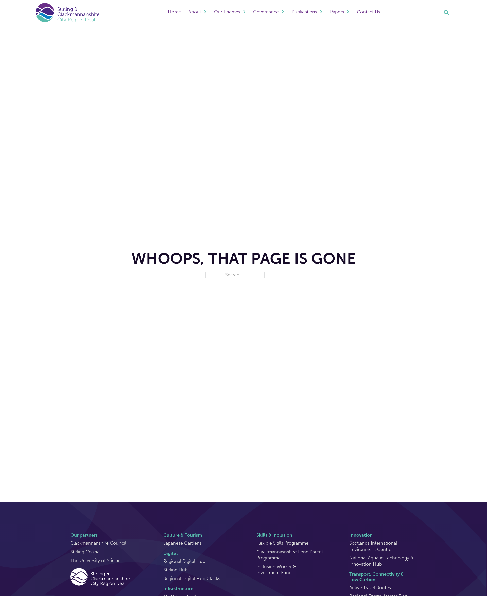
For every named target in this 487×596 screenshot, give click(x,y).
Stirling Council (86, 552)
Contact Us (368, 12)
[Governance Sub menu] (282, 12)
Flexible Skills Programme (282, 543)
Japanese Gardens (182, 543)
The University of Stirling (95, 560)
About (194, 12)
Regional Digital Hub (184, 561)
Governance (266, 12)
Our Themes (227, 12)
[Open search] (446, 13)
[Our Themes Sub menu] (244, 12)
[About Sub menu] (205, 12)
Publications (304, 12)
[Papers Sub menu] (347, 12)
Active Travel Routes (370, 587)
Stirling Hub (175, 570)
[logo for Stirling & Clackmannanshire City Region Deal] (100, 576)
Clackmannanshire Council (98, 543)
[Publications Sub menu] (321, 12)
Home (174, 12)
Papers (337, 12)
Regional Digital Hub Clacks (191, 578)
